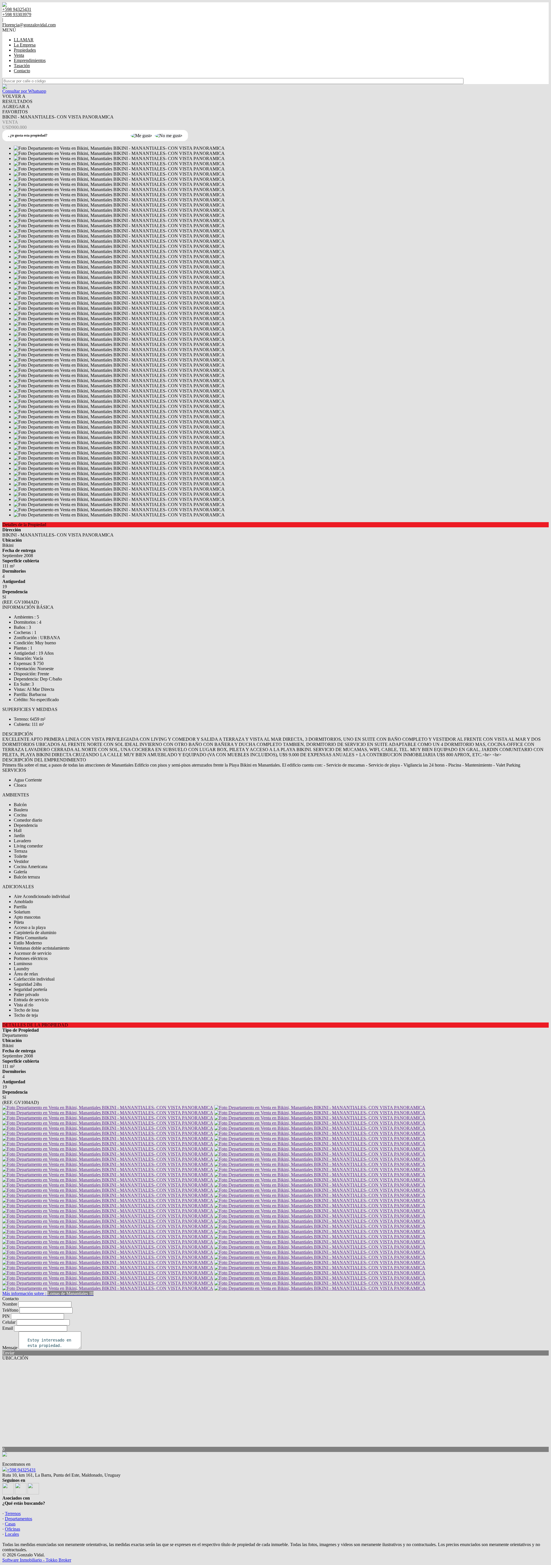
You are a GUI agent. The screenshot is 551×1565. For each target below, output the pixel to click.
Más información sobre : (48, 1293)
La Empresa (25, 44)
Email (7, 1328)
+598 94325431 (21, 1469)
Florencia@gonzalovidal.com (29, 24)
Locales (12, 1534)
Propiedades (25, 50)
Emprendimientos (30, 60)
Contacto (22, 70)
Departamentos (18, 1518)
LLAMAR (24, 39)
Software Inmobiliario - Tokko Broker (36, 1560)
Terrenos (13, 1513)
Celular (8, 1322)
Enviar (8, 1352)
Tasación (22, 65)
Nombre (9, 1304)
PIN (6, 1316)
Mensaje (10, 1347)
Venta (19, 55)
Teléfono (10, 1310)
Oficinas (12, 1529)
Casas (10, 1523)
